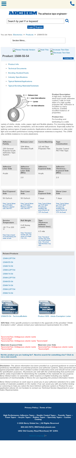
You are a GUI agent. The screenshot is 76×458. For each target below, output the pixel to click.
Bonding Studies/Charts (18, 73)
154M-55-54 (8, 262)
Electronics (17, 35)
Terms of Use (45, 408)
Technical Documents (17, 68)
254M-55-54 (8, 281)
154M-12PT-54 (9, 258)
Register (39, 27)
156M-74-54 (8, 274)
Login (30, 27)
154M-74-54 (8, 266)
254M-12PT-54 (9, 278)
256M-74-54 (8, 293)
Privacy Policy (31, 408)
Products (29, 35)
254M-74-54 (8, 285)
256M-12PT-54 (9, 289)
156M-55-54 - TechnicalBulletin (14, 316)
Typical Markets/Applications (20, 81)
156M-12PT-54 (9, 270)
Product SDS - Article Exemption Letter (54, 316)
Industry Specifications (17, 77)
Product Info (13, 64)
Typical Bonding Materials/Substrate (23, 86)
